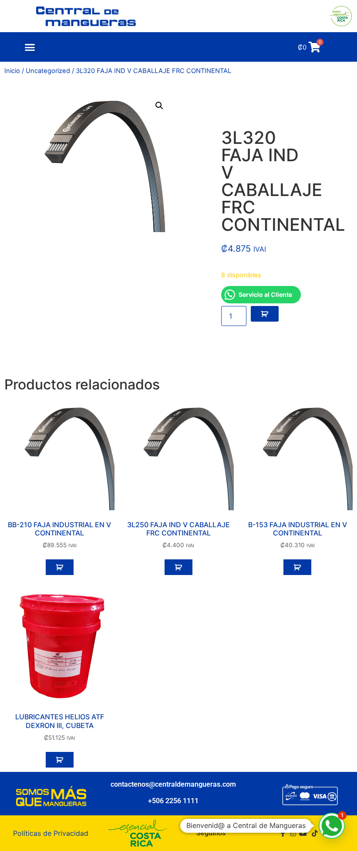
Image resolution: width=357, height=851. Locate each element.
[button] (30, 47)
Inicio (12, 71)
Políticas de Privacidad (50, 833)
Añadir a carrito (265, 314)
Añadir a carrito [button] (60, 567)
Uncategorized (48, 71)
